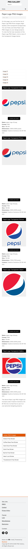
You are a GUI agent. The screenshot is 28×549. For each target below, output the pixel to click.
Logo (7, 17)
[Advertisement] (14, 53)
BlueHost (4, 542)
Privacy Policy (6, 510)
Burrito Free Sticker (8, 453)
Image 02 (5, 74)
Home (4, 17)
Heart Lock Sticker (8, 456)
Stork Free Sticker (8, 449)
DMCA (4, 504)
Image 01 (5, 71)
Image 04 (5, 79)
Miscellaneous (6, 521)
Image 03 (5, 77)
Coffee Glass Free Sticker (10, 442)
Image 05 (5, 82)
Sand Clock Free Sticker (10, 446)
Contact (4, 507)
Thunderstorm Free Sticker (11, 460)
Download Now (14, 118)
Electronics (5, 524)
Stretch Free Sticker (9, 438)
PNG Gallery (14, 2)
